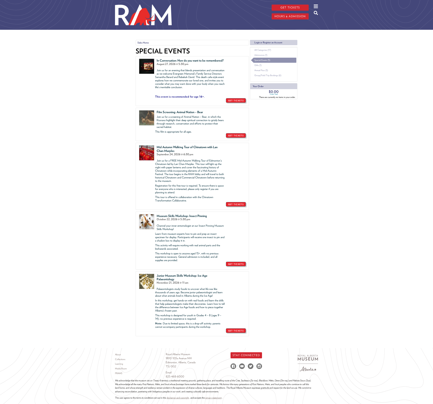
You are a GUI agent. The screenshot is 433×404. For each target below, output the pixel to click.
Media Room (121, 368)
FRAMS (118, 373)
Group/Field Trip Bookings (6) (267, 75)
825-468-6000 (175, 376)
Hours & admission (290, 16)
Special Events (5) (262, 60)
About (118, 354)
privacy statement (213, 397)
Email (169, 372)
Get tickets (290, 7)
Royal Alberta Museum (178, 354)
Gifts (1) (257, 65)
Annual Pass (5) (261, 70)
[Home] (143, 3)
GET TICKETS (236, 100)
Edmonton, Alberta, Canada (181, 362)
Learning (119, 363)
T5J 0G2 (171, 366)
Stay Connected (246, 355)
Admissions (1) (260, 55)
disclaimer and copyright (178, 397)
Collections (120, 359)
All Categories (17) (262, 50)
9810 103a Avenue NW (179, 358)
